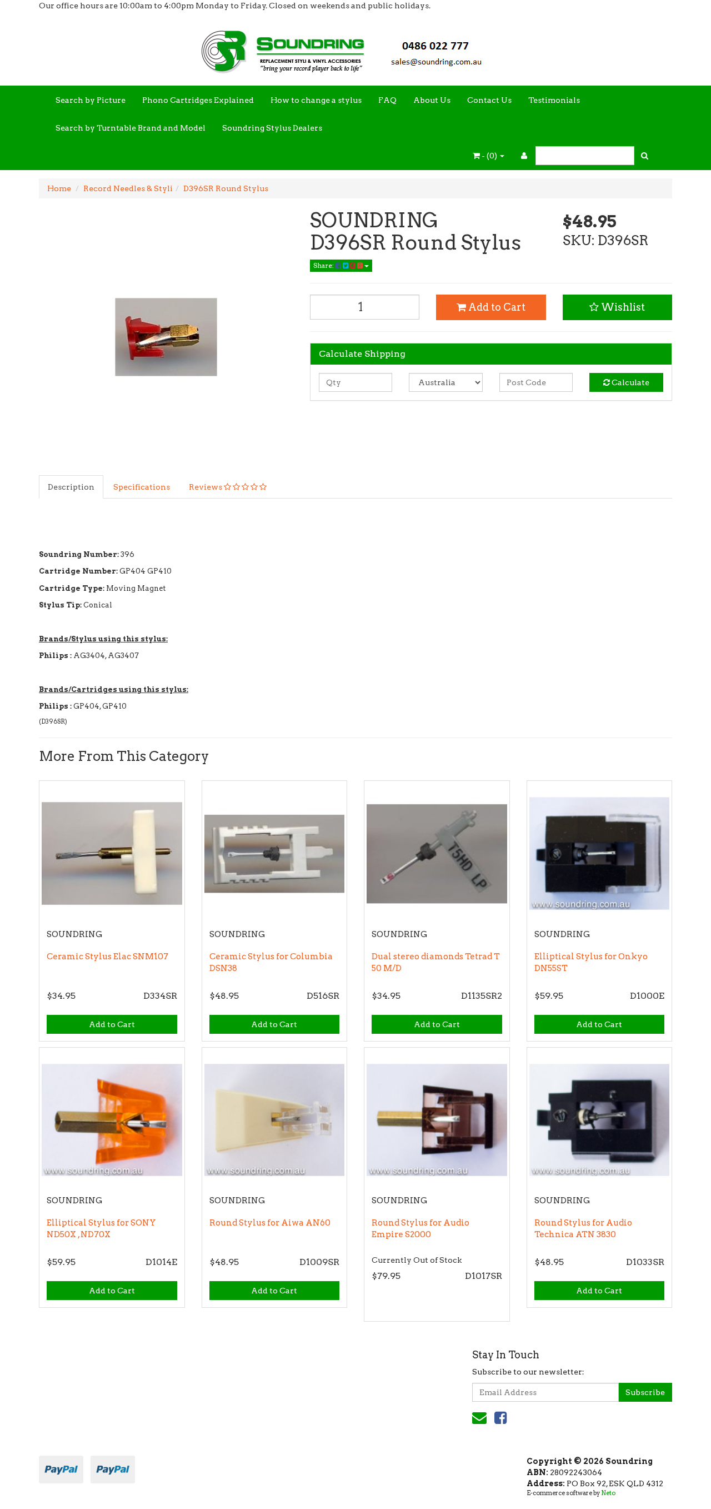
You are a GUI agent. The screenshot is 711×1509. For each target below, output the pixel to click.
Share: (324, 265)
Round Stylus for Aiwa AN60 (270, 1223)
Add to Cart (495, 307)
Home (59, 188)
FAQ (387, 100)
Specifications (141, 486)
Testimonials (554, 100)
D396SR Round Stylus (225, 188)
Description (71, 486)
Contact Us (489, 100)
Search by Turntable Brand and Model (131, 127)
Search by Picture (91, 100)
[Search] (644, 155)
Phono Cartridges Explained (198, 100)
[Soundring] (355, 47)
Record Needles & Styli (128, 188)
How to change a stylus (316, 100)
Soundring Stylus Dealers (272, 127)
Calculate (629, 382)
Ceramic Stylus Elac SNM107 (107, 957)
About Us (431, 100)
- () (489, 155)
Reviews (206, 486)
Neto (608, 1493)
